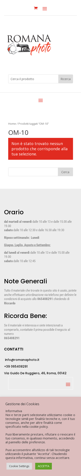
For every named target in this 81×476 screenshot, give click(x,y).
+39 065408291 (16, 366)
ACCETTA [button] (43, 466)
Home (12, 124)
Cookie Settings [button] (19, 466)
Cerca (65, 172)
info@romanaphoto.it (21, 360)
